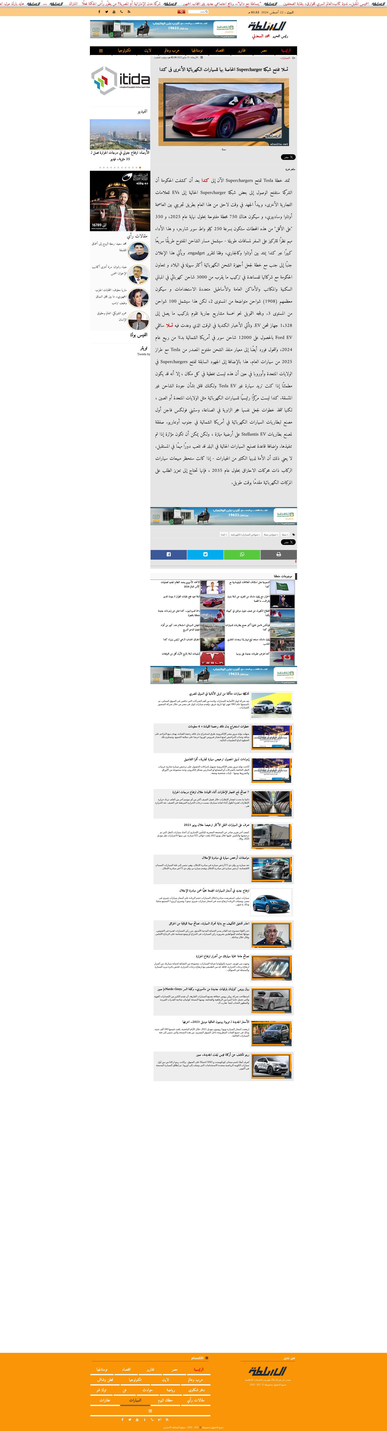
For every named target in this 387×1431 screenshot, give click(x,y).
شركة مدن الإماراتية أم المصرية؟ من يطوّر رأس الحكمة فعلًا (157, 3)
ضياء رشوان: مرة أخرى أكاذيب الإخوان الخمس (109, 270)
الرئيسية (286, 50)
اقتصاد (219, 50)
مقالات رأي (137, 236)
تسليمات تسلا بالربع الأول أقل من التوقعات (181, 654)
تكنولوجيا (124, 50)
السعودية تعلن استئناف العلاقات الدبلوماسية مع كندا (249, 584)
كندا (205, 180)
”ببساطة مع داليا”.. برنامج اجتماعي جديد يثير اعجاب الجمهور (258, 3)
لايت (147, 50)
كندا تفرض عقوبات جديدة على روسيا (253, 654)
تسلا (169, 325)
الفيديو (142, 111)
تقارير (242, 50)
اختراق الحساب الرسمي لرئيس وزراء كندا (181, 639)
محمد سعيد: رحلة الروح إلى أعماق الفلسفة (109, 247)
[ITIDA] (120, 80)
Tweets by (143, 354)
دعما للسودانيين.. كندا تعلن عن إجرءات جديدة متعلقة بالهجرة (179, 613)
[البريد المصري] (120, 201)
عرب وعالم (172, 50)
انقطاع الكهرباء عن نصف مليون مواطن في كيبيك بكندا (248, 613)
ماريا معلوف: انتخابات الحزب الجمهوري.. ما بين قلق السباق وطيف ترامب (111, 296)
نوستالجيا (197, 50)
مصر (264, 50)
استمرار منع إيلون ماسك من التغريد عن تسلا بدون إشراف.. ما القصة (248, 598)
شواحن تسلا (270, 534)
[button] (140, 168)
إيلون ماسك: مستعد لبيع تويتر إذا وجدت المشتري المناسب (248, 641)
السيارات (285, 58)
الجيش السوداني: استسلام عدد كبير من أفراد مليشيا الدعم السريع (180, 627)
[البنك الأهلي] (223, 518)
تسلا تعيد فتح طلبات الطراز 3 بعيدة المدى (181, 596)
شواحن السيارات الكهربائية (244, 534)
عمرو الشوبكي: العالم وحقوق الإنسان (112, 317)
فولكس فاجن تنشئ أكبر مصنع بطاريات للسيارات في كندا (247, 627)
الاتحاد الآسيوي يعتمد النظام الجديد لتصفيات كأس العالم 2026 (180, 584)
